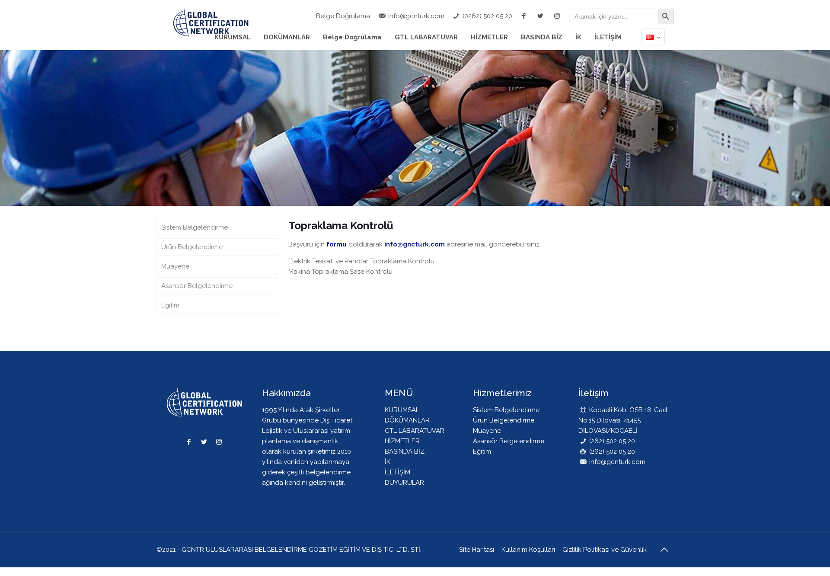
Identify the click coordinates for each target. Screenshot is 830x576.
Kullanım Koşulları (528, 550)
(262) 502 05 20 (611, 441)
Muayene (175, 266)
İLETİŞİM (397, 472)
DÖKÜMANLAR (407, 420)
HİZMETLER (402, 441)
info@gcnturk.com (415, 16)
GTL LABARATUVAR (414, 431)
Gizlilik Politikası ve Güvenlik (604, 550)
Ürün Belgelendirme (192, 247)
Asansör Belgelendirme (197, 286)
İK (387, 462)
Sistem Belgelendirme (194, 227)
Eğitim (170, 305)
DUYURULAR (404, 482)
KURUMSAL (402, 410)
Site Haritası (476, 550)
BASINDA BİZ (405, 451)
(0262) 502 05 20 (486, 16)
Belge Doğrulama (343, 16)
